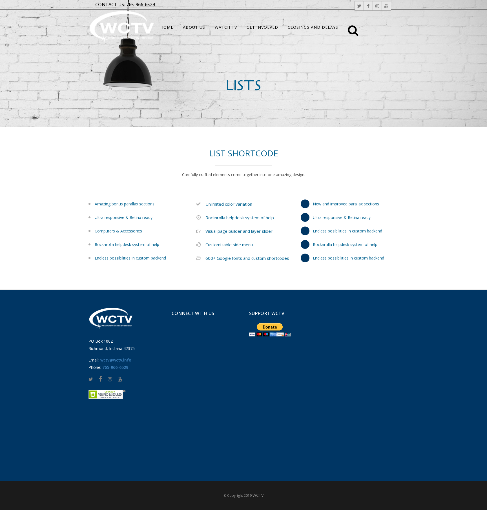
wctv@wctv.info (115, 360)
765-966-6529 (140, 4)
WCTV (258, 495)
